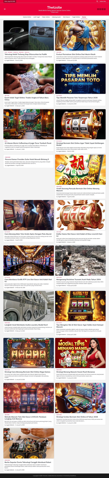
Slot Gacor (66, 17)
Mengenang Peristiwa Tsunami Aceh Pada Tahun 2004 (78, 279)
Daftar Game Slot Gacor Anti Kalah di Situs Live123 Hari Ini (79, 235)
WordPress (73, 475)
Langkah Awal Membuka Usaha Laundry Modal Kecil (26, 325)
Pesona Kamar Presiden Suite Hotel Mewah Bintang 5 (27, 159)
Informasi (10, 52)
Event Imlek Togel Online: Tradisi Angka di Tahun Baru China (27, 99)
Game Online (27, 17)
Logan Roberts (10, 60)
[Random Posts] (4, 9)
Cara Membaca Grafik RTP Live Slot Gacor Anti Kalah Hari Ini (28, 280)
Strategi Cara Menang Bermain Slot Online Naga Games (27, 372)
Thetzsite (54, 7)
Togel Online (76, 17)
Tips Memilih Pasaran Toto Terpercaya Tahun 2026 (77, 98)
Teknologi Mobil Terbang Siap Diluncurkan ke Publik (26, 54)
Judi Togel (36, 17)
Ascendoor (60, 475)
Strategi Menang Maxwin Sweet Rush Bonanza (75, 372)
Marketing (21, 52)
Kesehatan (15, 52)
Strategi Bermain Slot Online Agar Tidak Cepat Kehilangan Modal (80, 144)
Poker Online (46, 17)
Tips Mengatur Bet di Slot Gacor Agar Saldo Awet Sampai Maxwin (79, 326)
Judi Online (58, 52)
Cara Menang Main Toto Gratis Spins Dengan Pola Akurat (28, 234)
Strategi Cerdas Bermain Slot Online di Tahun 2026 (77, 417)
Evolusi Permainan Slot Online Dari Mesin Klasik (75, 54)
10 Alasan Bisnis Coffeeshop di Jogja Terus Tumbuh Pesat (28, 143)
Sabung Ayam (56, 17)
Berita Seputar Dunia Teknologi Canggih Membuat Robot (28, 462)
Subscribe (103, 1)
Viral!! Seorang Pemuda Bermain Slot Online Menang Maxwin (77, 189)
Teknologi (27, 52)
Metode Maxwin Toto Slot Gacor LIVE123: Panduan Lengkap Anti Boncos (25, 418)
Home (84, 17)
